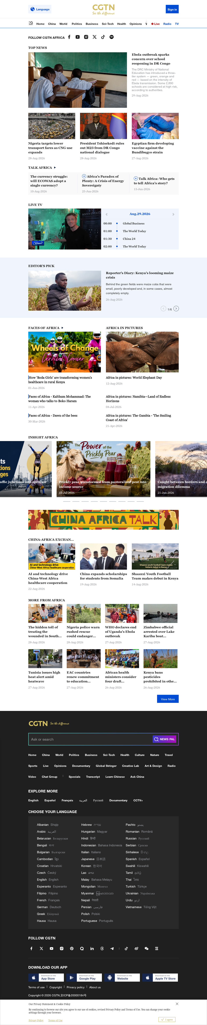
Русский (98, 800)
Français (67, 800)
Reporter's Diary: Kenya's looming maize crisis (140, 275)
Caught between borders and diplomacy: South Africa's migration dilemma (104, 484)
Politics (77, 23)
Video (32, 776)
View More (168, 699)
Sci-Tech (108, 23)
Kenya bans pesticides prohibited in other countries (159, 677)
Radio (167, 23)
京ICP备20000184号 (73, 995)
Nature (154, 755)
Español (50, 800)
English (33, 800)
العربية (83, 800)
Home (40, 23)
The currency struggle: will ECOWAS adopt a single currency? (49, 181)
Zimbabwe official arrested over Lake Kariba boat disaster (159, 631)
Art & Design (153, 765)
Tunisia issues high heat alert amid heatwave (44, 677)
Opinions (136, 23)
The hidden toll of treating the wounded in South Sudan (43, 631)
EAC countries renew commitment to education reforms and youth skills (83, 677)
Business (92, 23)
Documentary (81, 765)
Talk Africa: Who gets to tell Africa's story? (154, 181)
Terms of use (36, 987)
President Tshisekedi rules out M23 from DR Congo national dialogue (102, 147)
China (52, 23)
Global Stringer (106, 765)
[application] (64, 229)
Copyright (56, 987)
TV (177, 23)
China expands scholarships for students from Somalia (103, 576)
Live (156, 23)
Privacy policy (75, 987)
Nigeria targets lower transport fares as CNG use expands (50, 147)
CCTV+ (138, 800)
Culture (140, 755)
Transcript (93, 776)
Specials (74, 776)
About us (95, 987)
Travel (169, 755)
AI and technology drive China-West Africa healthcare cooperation (48, 578)
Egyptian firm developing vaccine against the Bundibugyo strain (153, 147)
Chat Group (49, 776)
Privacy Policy (36, 1020)
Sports (32, 765)
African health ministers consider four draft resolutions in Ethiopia (120, 677)
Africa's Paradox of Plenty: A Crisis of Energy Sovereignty (103, 181)
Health (121, 23)
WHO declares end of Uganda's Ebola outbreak (120, 631)
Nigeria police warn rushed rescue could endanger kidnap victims (83, 631)
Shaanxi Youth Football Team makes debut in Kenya (155, 576)
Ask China (137, 776)
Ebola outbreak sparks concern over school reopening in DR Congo (151, 59)
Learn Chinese (115, 776)
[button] (90, 308)
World (63, 23)
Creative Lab (130, 765)
